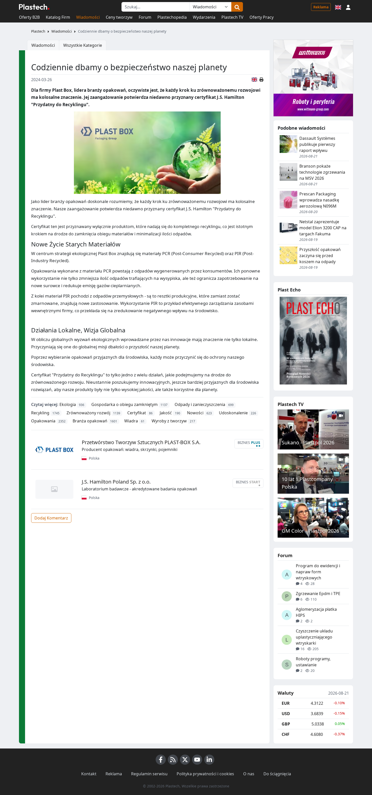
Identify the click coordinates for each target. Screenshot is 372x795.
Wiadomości (88, 17)
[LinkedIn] (209, 760)
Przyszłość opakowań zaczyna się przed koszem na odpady (320, 255)
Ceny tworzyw (119, 17)
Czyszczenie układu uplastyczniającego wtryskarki (314, 637)
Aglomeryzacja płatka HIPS (316, 612)
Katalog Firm (58, 17)
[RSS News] (173, 760)
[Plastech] (34, 7)
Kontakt (88, 774)
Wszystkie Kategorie (82, 45)
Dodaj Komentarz (51, 518)
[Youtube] (197, 760)
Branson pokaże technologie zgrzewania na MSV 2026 (322, 172)
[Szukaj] (237, 7)
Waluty (286, 693)
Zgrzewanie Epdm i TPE (318, 593)
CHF (286, 734)
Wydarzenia (204, 17)
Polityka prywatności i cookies (205, 774)
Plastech (38, 31)
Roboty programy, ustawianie (313, 662)
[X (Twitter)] (185, 760)
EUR (286, 703)
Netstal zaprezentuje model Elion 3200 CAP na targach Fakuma (322, 228)
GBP (286, 724)
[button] (348, 7)
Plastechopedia (172, 17)
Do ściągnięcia (277, 774)
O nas (248, 774)
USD (286, 713)
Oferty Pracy (262, 17)
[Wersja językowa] (338, 7)
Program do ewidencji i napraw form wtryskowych (318, 572)
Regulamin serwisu (149, 774)
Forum (145, 17)
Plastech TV (232, 17)
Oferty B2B (29, 17)
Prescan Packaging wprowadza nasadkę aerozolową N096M (319, 200)
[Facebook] (161, 760)
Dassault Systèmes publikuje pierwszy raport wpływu (317, 144)
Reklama (320, 7)
